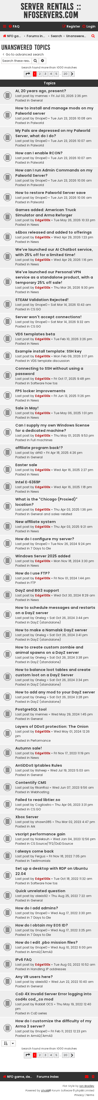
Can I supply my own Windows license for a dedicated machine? (52, 428)
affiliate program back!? (39, 447)
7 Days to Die (41, 548)
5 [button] (56, 74)
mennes (41, 96)
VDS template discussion (50, 361)
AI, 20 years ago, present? (40, 90)
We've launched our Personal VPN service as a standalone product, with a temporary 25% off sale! (54, 277)
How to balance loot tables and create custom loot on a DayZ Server (52, 672)
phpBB (45, 1090)
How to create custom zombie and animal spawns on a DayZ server (49, 650)
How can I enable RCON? (39, 153)
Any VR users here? (34, 976)
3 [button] (45, 74)
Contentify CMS (30, 782)
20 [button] (65, 74)
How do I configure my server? (44, 538)
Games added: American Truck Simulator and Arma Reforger (45, 212)
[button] (27, 74)
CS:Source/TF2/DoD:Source (52, 843)
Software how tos (44, 383)
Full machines (42, 440)
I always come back (34, 851)
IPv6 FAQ (23, 959)
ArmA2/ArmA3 (42, 952)
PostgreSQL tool (30, 709)
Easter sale (26, 464)
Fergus (40, 856)
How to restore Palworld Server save (50, 192)
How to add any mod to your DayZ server (55, 692)
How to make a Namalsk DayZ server (51, 630)
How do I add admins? (36, 908)
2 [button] (40, 74)
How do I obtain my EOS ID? (41, 925)
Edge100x (42, 220)
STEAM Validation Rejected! (42, 299)
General (37, 100)
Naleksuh (42, 839)
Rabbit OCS (44, 1004)
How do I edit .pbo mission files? (46, 942)
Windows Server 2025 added (42, 556)
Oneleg (40, 618)
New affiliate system (35, 521)
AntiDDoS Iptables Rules (38, 765)
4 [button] (51, 74)
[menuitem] (13, 26)
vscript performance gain (40, 834)
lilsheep (41, 770)
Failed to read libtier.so (37, 799)
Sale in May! (27, 408)
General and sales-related (51, 514)
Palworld (37, 123)
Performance (41, 740)
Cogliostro (43, 805)
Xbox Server (26, 816)
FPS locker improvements (40, 390)
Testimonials (41, 861)
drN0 (39, 453)
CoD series (39, 1013)
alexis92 (41, 896)
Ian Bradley (86, 1086)
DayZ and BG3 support (37, 590)
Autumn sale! (28, 748)
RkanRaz (42, 787)
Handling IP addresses (48, 969)
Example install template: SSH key (48, 351)
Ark (33, 826)
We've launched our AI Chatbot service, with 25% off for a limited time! (54, 252)
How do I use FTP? (32, 573)
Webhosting (40, 792)
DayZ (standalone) (46, 622)
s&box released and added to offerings (53, 232)
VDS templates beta (35, 334)
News (35, 224)
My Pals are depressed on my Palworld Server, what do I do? (52, 133)
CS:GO (36, 309)
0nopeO (41, 118)
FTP (33, 583)
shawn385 (43, 822)
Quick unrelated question (40, 890)
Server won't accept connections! (48, 316)
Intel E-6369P (27, 482)
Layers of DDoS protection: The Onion (51, 726)
